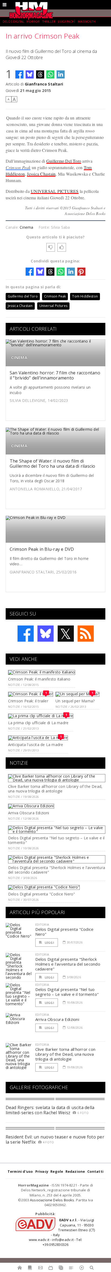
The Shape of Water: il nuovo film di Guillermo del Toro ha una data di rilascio (52, 463)
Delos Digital (13, 21)
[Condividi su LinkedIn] (60, 74)
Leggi (49, 943)
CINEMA (19, 357)
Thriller (49, 21)
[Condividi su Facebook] (19, 74)
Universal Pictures (53, 305)
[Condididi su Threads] (40, 74)
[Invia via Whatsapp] (50, 74)
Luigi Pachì (66, 21)
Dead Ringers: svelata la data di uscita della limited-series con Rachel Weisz (50, 1110)
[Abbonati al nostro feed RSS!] (86, 633)
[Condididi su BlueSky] (29, 74)
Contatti (95, 1171)
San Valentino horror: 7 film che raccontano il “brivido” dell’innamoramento (55, 375)
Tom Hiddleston (85, 296)
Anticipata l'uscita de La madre (35, 744)
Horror (33, 21)
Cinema (26, 227)
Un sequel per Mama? (75, 700)
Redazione (75, 1171)
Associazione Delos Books (52, 1200)
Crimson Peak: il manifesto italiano (39, 679)
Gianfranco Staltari (44, 84)
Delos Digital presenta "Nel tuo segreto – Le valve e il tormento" (56, 840)
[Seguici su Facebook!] (25, 633)
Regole (56, 1171)
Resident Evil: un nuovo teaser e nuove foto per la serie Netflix (55, 1139)
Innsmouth (86, 21)
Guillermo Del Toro (63, 161)
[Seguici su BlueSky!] (45, 633)
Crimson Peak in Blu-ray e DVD (42, 549)
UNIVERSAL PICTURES (54, 191)
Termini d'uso (20, 1171)
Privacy (41, 1171)
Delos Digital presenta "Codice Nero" (41, 894)
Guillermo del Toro (23, 296)
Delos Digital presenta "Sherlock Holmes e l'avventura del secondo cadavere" (56, 870)
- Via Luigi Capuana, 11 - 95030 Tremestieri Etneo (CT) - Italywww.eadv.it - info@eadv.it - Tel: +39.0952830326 (62, 1232)
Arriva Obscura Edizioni (28, 812)
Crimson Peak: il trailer (28, 700)
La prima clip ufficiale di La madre (38, 722)
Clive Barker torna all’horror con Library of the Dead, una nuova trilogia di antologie (55, 789)
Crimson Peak (18, 167)
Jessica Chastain (41, 174)
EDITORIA (42, 924)
